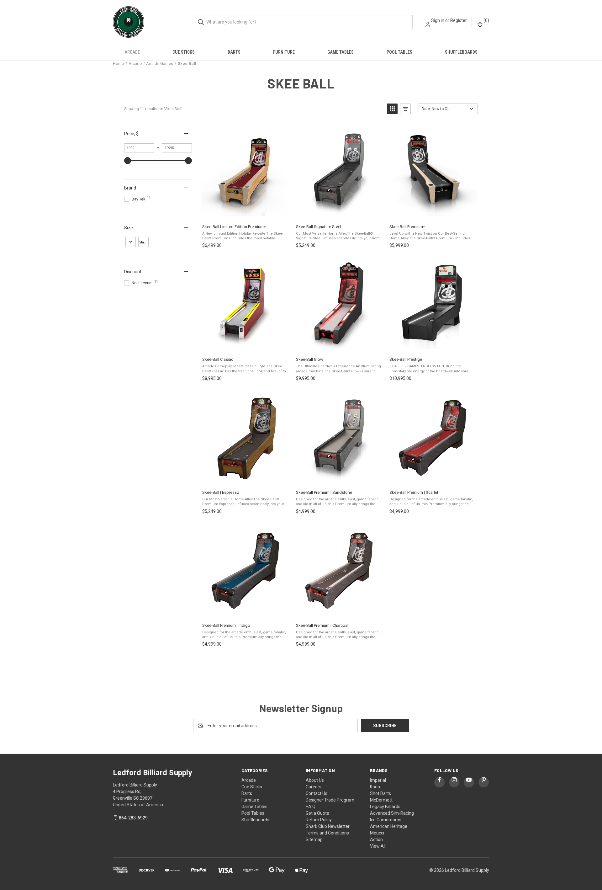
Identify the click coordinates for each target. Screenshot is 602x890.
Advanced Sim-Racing (392, 813)
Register (458, 20)
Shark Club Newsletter (328, 826)
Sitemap (314, 839)
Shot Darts (380, 793)
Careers (313, 786)
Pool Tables (399, 52)
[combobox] (302, 22)
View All (378, 846)
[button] (392, 109)
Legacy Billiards (385, 806)
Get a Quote (317, 813)
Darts (234, 52)
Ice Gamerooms (385, 819)
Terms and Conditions (327, 832)
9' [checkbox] (130, 242)
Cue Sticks (183, 52)
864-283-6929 (133, 818)
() (486, 20)
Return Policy (319, 819)
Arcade (132, 52)
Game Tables (340, 52)
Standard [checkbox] (144, 242)
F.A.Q (310, 806)
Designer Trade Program (330, 799)
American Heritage (388, 826)
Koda (375, 786)
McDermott (381, 799)
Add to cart (245, 213)
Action (376, 839)
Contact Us (316, 793)
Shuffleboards (461, 52)
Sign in (437, 20)
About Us (315, 780)
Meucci (377, 832)
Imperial (378, 780)
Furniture (284, 52)
